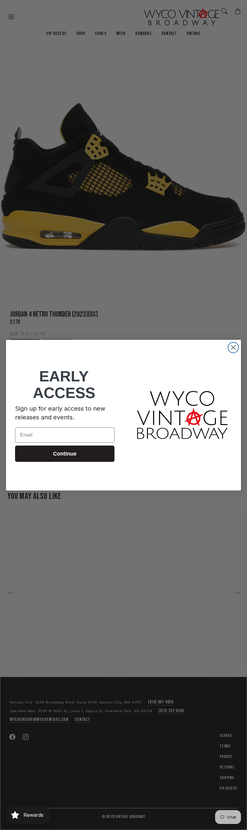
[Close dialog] (233, 347)
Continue (65, 454)
